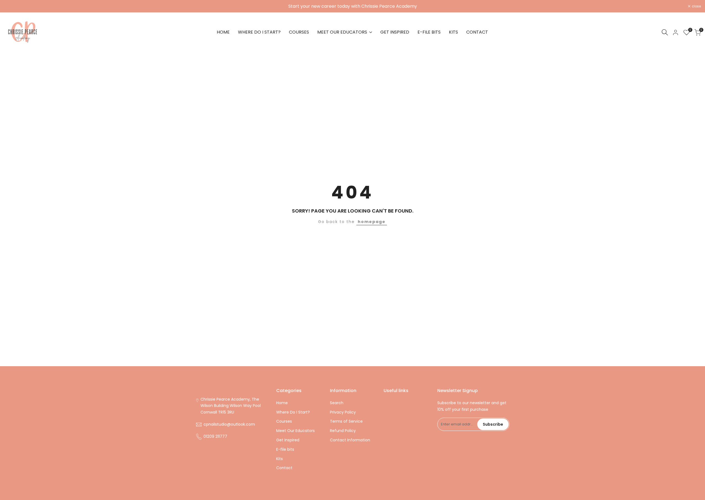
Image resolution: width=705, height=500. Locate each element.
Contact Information (350, 440)
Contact (284, 468)
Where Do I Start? (293, 412)
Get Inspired (287, 440)
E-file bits (285, 449)
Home (282, 403)
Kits (279, 458)
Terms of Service (346, 421)
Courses (284, 421)
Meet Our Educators (295, 430)
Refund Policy (343, 430)
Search (336, 403)
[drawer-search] (665, 32)
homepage (372, 221)
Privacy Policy (343, 412)
